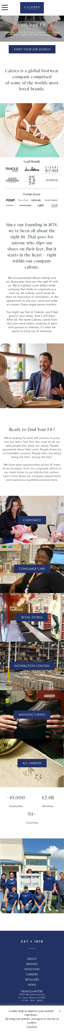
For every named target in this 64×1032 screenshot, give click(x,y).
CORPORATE (32, 520)
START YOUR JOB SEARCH (32, 49)
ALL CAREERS (32, 763)
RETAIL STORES (32, 617)
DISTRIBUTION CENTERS (32, 666)
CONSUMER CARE (32, 569)
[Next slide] (58, 877)
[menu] (5, 11)
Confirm (32, 1026)
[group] (32, 877)
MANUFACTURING (32, 714)
